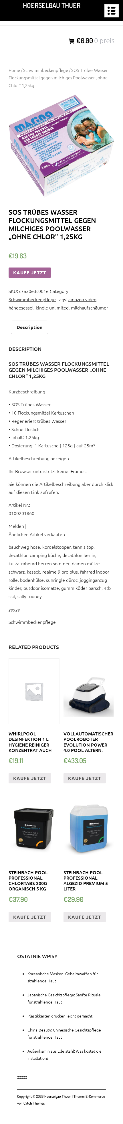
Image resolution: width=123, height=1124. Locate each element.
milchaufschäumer (89, 307)
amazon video (82, 299)
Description (29, 327)
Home (14, 70)
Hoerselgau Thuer (51, 5)
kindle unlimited (52, 307)
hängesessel (21, 307)
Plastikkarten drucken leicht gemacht (59, 1016)
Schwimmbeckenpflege (45, 70)
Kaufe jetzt (29, 273)
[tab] (29, 327)
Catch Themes (34, 1103)
